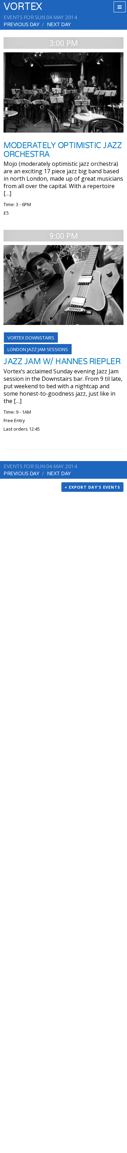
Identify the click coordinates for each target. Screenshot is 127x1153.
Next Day (59, 24)
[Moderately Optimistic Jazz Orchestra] (63, 92)
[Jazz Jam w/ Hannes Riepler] (63, 285)
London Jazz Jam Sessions (37, 349)
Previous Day (21, 24)
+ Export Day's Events (92, 487)
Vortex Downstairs (30, 337)
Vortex (23, 6)
